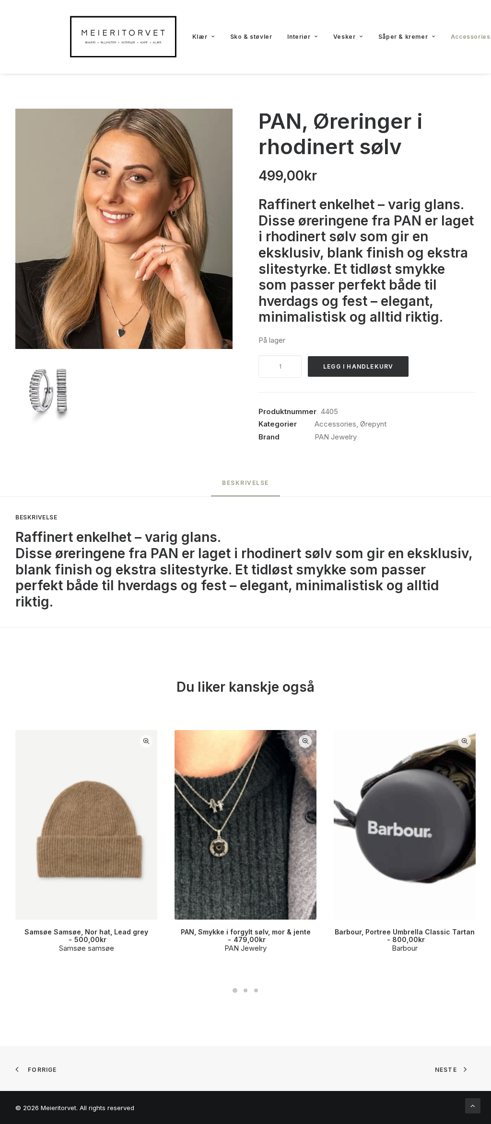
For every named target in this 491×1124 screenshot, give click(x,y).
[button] (124, 229)
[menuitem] (204, 37)
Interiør (298, 36)
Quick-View (146, 741)
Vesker (344, 36)
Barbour (405, 948)
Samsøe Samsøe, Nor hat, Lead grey (86, 936)
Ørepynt (373, 423)
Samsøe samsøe (86, 948)
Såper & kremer (403, 36)
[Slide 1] (235, 990)
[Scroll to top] (472, 1105)
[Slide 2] (245, 990)
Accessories (335, 423)
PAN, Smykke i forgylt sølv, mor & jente (246, 936)
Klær (199, 36)
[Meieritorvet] (123, 37)
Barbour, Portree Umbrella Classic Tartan (405, 936)
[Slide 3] (256, 990)
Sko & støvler (251, 36)
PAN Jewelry (336, 436)
